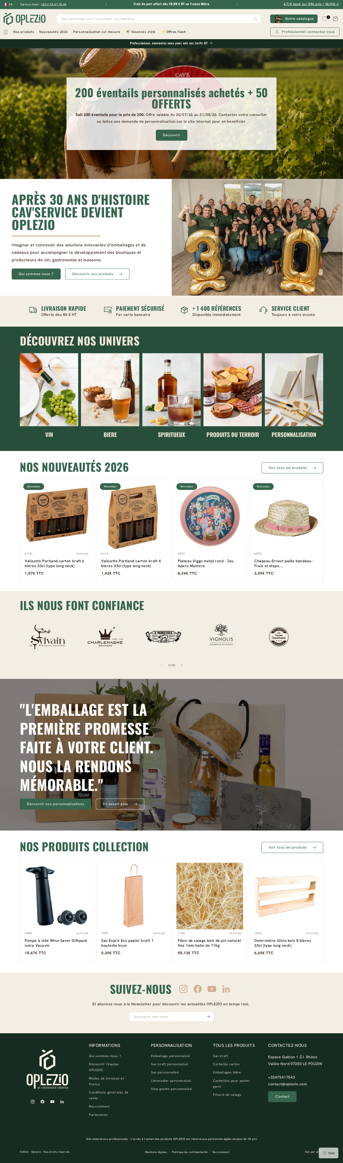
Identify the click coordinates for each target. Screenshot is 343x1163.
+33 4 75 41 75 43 (53, 4)
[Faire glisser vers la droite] (182, 665)
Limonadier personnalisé (171, 1081)
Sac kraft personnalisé (169, 1064)
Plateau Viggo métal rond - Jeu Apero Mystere (206, 563)
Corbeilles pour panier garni (231, 1084)
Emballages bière (227, 1072)
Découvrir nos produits (92, 274)
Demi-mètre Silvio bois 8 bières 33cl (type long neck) (282, 943)
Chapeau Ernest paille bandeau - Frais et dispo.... (284, 563)
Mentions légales (156, 1152)
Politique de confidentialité (190, 1152)
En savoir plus (115, 804)
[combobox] (159, 18)
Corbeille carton (226, 1064)
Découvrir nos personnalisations (55, 804)
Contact (282, 1096)
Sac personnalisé (165, 1072)
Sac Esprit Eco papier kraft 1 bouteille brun (127, 943)
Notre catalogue (299, 18)
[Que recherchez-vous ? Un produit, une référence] (255, 18)
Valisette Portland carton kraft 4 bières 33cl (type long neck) (131, 563)
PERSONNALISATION (294, 434)
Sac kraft (220, 1056)
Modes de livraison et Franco (106, 1081)
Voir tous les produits (288, 467)
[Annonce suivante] (237, 4)
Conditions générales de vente (109, 1095)
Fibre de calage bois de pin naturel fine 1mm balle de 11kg (209, 943)
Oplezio (36, 1152)
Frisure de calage (227, 1095)
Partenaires (98, 1115)
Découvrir (171, 135)
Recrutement (99, 1106)
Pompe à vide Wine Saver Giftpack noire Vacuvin (56, 943)
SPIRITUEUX (171, 434)
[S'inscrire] (208, 1016)
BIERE (110, 434)
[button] (18, 32)
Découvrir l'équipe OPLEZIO (104, 1067)
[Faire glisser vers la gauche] (161, 665)
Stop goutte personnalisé (171, 1089)
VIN (49, 434)
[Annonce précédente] (106, 4)
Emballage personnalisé (170, 1056)
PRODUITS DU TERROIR (232, 434)
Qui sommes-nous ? (36, 274)
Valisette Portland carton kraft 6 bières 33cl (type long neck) (54, 563)
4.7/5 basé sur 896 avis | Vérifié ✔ (312, 4)
